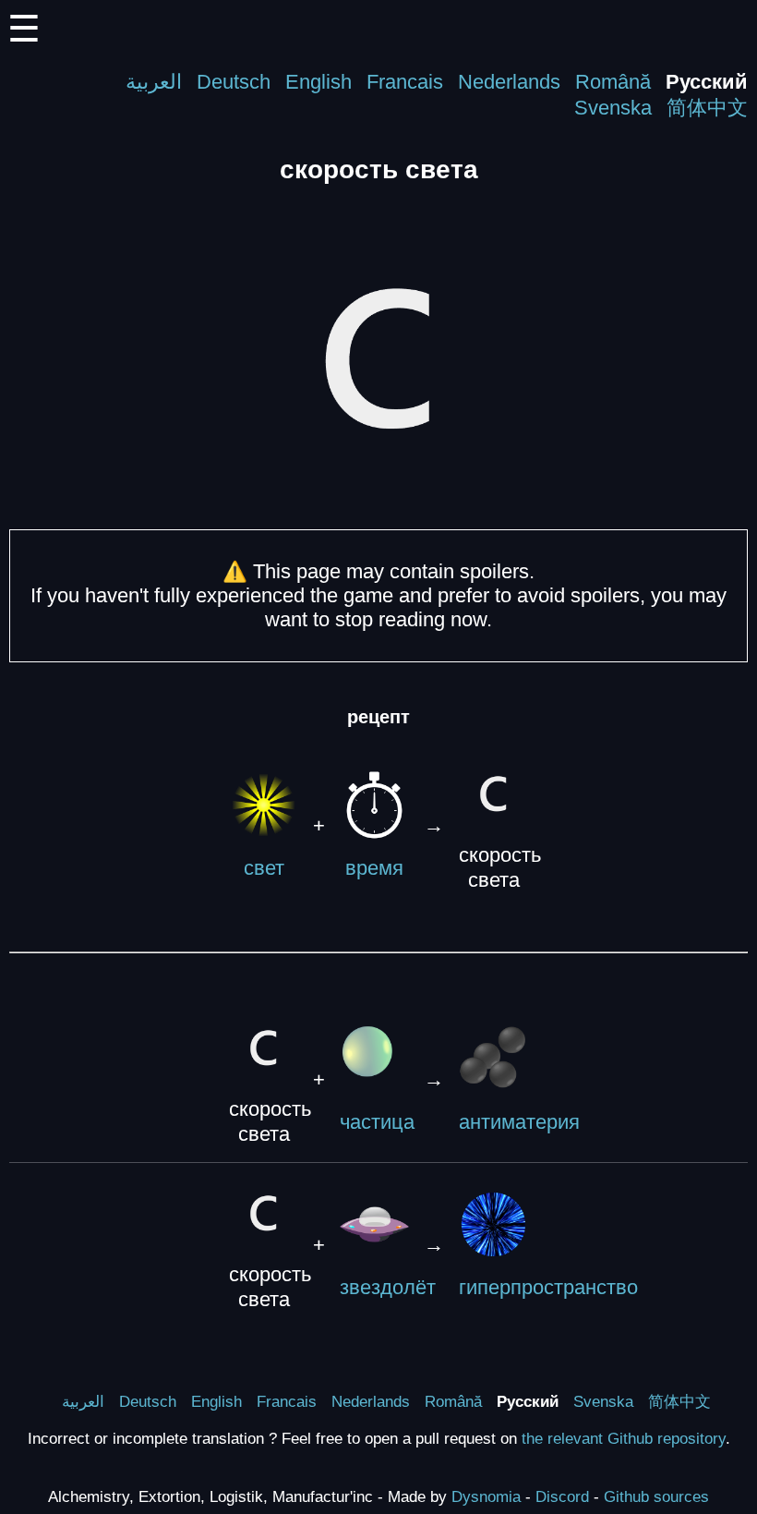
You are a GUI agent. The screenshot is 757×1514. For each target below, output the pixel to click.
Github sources (656, 1496)
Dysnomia (486, 1496)
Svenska (613, 107)
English (318, 81)
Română (613, 81)
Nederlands (509, 81)
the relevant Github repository (624, 1438)
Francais (404, 81)
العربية (154, 81)
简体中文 (707, 107)
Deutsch (233, 81)
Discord (562, 1496)
